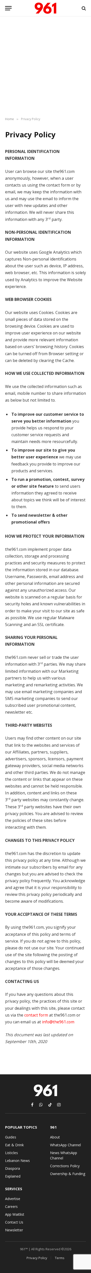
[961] (45, 8)
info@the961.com (58, 1022)
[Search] (83, 8)
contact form (36, 1015)
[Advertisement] (45, 66)
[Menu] (8, 8)
